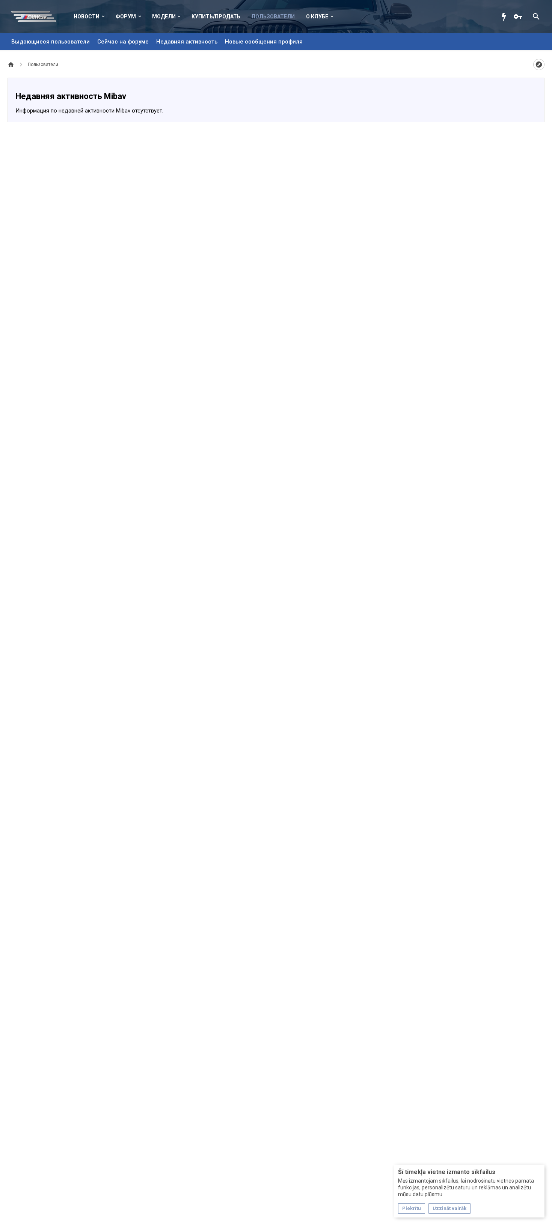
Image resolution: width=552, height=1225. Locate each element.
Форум (126, 17)
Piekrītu (411, 1208)
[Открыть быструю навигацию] (538, 64)
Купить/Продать (216, 17)
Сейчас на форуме (123, 41)
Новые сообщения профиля (264, 41)
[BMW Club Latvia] (37, 16)
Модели (164, 17)
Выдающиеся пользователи (50, 41)
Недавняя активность (186, 41)
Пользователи (273, 17)
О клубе (317, 17)
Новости (87, 17)
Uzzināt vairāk (449, 1208)
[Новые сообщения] (506, 16)
